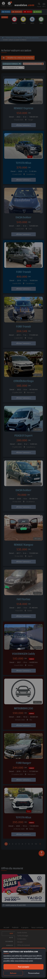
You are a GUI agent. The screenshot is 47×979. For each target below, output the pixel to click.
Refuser (13, 973)
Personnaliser (34, 973)
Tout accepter (23, 967)
